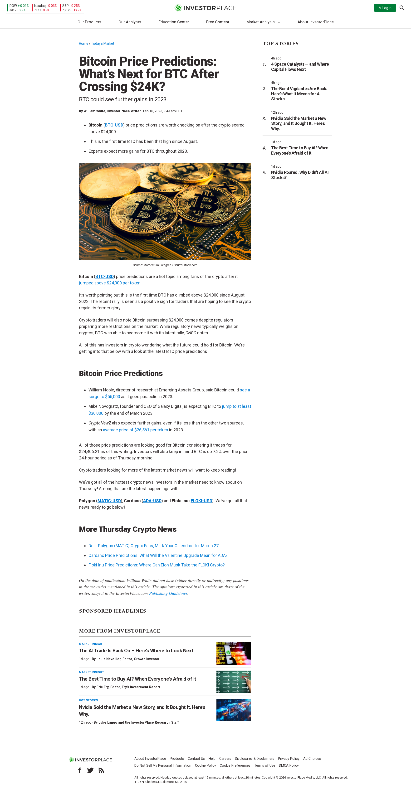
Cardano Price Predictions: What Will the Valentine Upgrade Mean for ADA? (158, 555)
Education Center (173, 21)
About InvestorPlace (316, 21)
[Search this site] (401, 7)
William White (94, 111)
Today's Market (102, 43)
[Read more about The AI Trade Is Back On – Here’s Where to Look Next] (233, 653)
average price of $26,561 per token (135, 429)
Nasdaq (40, 6)
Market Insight (91, 644)
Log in (386, 8)
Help (212, 759)
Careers (225, 759)
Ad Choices (312, 759)
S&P (65, 6)
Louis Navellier (109, 659)
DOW (13, 6)
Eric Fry (102, 687)
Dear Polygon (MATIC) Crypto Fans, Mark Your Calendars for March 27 (153, 545)
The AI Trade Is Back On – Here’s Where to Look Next (136, 650)
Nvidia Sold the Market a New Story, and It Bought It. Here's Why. (298, 123)
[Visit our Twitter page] (90, 770)
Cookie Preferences (235, 766)
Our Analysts (129, 21)
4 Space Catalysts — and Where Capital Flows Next (300, 67)
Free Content (217, 21)
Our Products (89, 21)
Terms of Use (264, 766)
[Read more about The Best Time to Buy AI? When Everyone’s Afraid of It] (233, 682)
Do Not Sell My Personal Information (162, 766)
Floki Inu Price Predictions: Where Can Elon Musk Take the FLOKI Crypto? (156, 564)
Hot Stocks (88, 700)
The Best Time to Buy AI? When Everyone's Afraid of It (299, 150)
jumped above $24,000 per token (110, 282)
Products (177, 759)
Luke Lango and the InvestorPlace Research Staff (138, 722)
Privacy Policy (288, 759)
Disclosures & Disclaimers (254, 759)
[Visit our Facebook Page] (79, 770)
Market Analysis (260, 21)
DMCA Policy (289, 766)
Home (83, 43)
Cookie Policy (205, 766)
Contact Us (196, 759)
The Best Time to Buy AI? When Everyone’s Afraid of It (137, 679)
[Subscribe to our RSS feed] (101, 770)
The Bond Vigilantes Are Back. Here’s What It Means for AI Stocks (299, 93)
